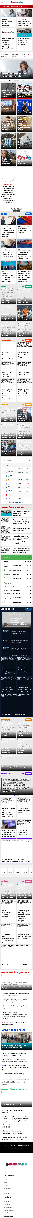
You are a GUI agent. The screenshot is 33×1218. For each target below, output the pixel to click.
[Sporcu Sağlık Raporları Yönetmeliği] (8, 366)
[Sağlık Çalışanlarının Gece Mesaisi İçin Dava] (6, 533)
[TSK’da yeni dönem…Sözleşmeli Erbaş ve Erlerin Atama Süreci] (8, 928)
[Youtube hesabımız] (21, 1148)
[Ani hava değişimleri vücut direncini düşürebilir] (8, 13)
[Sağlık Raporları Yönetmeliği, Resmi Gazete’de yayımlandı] (24, 383)
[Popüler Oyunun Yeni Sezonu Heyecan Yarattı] (24, 661)
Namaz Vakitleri (8, 1207)
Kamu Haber (7, 1188)
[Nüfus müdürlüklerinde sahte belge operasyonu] (8, 904)
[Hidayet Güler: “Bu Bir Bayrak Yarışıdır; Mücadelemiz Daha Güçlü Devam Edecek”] (8, 32)
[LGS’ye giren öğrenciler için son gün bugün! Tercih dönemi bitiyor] (24, 13)
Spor (5, 1191)
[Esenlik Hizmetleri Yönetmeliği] (24, 366)
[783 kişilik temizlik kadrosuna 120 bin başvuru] (16, 954)
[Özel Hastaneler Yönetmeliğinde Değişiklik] (24, 346)
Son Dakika (7, 1180)
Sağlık (5, 1183)
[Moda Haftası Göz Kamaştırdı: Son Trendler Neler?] (6, 647)
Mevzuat (6, 1194)
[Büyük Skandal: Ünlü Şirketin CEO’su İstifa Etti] (6, 640)
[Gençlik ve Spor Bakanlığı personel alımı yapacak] (24, 928)
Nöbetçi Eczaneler (9, 1210)
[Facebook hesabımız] (12, 1148)
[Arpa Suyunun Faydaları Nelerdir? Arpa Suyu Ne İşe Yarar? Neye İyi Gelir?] (6, 523)
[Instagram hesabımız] (18, 1148)
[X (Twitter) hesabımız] (15, 1148)
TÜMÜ (16, 211)
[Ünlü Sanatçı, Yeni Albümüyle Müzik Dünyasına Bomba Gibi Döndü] (6, 655)
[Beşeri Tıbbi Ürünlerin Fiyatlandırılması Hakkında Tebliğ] (8, 346)
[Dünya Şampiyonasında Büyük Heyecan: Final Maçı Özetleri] (8, 661)
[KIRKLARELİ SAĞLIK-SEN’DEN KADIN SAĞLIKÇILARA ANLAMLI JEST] (24, 32)
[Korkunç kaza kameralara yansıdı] (16, 703)
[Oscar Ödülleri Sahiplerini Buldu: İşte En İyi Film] (8, 681)
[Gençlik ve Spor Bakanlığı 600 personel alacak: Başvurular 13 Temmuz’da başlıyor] (24, 904)
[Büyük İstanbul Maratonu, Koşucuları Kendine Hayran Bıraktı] (6, 630)
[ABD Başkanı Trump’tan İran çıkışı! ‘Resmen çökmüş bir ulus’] (8, 243)
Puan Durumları (8, 1213)
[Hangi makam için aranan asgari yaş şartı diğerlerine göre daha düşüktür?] (6, 553)
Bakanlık (6, 1185)
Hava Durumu (8, 1202)
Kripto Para (7, 1204)
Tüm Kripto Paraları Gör (16, 502)
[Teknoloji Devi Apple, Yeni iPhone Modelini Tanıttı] (24, 681)
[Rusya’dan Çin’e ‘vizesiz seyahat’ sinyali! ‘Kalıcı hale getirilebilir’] (24, 220)
